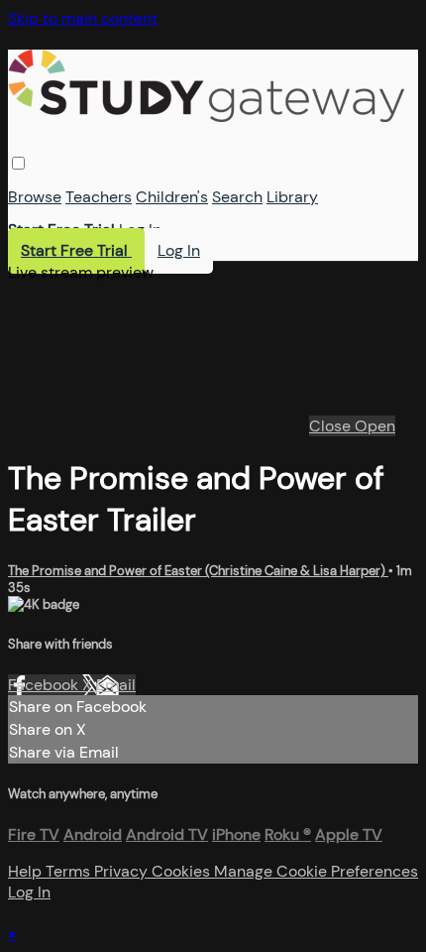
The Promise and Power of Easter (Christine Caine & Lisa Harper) (198, 570)
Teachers (98, 196)
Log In (140, 229)
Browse (34, 196)
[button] (18, 163)
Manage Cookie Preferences (316, 871)
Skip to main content (83, 18)
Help (27, 871)
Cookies (183, 871)
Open (375, 426)
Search (237, 196)
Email (116, 684)
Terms (70, 871)
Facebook (45, 684)
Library (292, 196)
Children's (172, 196)
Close (332, 426)
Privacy (123, 871)
